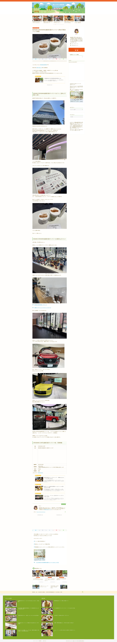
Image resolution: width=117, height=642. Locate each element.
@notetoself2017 (43, 64)
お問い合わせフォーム (47, 509)
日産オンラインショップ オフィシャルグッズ (42, 307)
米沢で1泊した (39, 67)
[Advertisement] (49, 88)
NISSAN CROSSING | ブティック (40, 304)
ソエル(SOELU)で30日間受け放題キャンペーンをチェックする (47, 562)
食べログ (41, 472)
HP (38, 472)
